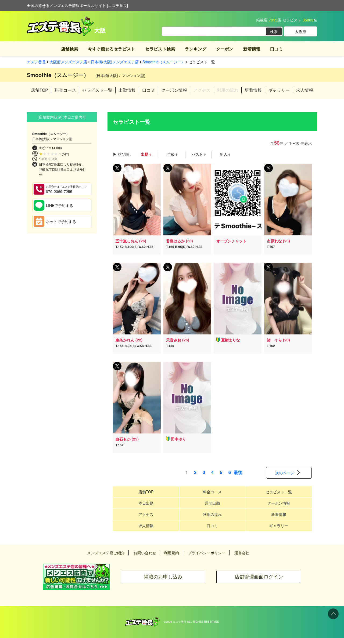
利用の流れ (212, 514)
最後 (238, 472)
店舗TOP (39, 90)
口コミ (276, 49)
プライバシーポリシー (206, 552)
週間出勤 (212, 503)
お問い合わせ (145, 552)
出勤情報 (127, 90)
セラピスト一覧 (97, 90)
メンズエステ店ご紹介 (106, 552)
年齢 (171, 154)
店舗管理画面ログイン (259, 576)
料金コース (65, 90)
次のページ (284, 472)
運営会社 (241, 552)
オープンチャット (231, 240)
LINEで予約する (59, 205)
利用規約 (171, 552)
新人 (224, 154)
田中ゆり (178, 439)
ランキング (195, 49)
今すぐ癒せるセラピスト (111, 49)
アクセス (145, 514)
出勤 (145, 154)
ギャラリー (279, 90)
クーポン (224, 49)
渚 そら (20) (278, 339)
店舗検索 (69, 49)
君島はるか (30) (179, 240)
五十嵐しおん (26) (131, 240)
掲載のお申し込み (163, 576)
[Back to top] (333, 613)
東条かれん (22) (129, 339)
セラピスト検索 (160, 49)
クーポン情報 (174, 90)
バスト (198, 154)
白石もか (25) (127, 439)
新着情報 (251, 49)
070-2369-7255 (66, 189)
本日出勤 (145, 503)
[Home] (142, 619)
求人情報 (304, 90)
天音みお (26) (177, 339)
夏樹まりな (230, 339)
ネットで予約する (61, 221)
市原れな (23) (278, 240)
